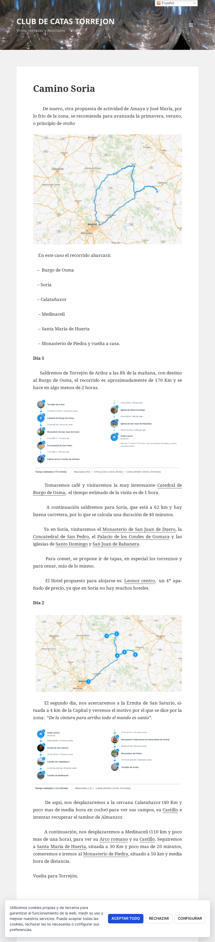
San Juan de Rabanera (116, 544)
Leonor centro (139, 581)
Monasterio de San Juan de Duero (139, 529)
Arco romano (114, 839)
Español (167, 3)
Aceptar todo (125, 918)
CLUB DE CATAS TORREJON (66, 21)
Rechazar (159, 918)
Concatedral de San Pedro (61, 536)
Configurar (190, 918)
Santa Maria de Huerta (61, 846)
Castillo (170, 810)
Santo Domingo (72, 544)
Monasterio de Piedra (105, 854)
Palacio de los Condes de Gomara (133, 536)
